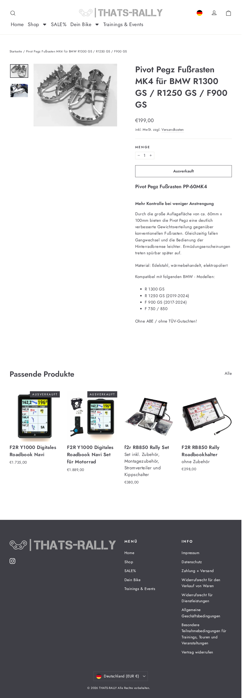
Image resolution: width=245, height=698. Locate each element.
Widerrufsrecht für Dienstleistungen (197, 598)
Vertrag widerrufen (197, 652)
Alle (228, 373)
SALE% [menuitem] (59, 24)
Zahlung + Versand (198, 570)
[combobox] (199, 12)
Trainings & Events (139, 588)
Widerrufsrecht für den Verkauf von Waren (201, 583)
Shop (128, 562)
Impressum (190, 553)
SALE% (130, 570)
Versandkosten (172, 129)
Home (129, 553)
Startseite (16, 51)
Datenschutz (192, 562)
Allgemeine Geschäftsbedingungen (201, 613)
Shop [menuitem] (33, 24)
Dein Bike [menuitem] (80, 24)
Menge (142, 147)
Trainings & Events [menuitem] (123, 24)
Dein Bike (132, 580)
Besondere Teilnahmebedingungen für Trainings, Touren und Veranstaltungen (204, 634)
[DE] (199, 12)
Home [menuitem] (17, 24)
